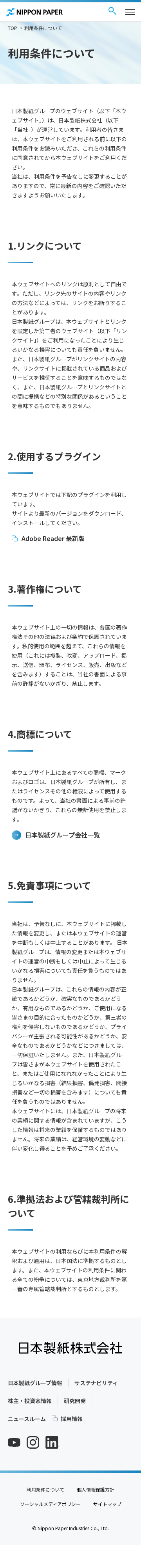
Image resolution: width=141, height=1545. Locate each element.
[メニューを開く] (130, 12)
